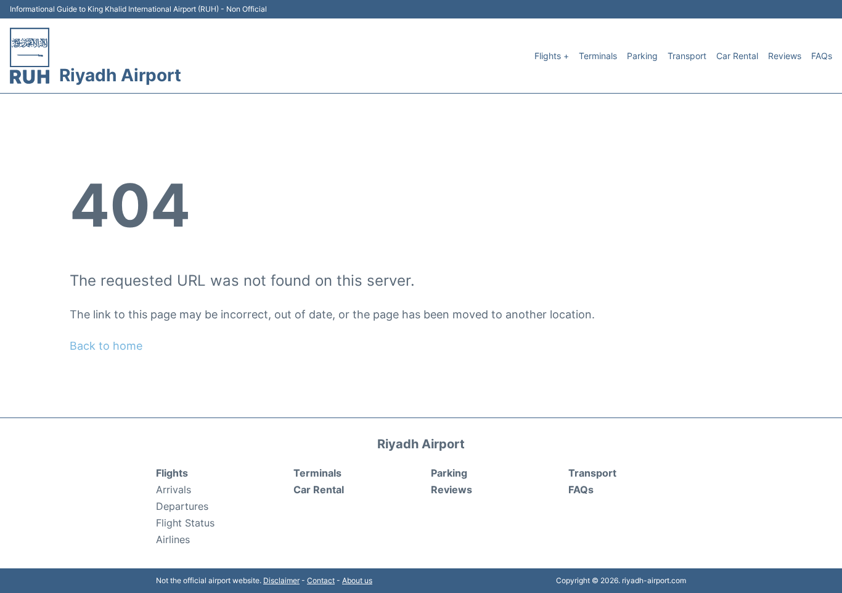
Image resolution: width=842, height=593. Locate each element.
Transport (687, 55)
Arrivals (173, 489)
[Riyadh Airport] (29, 56)
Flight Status (185, 523)
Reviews (784, 55)
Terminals (598, 55)
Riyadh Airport (120, 75)
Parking (642, 55)
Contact (321, 580)
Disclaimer (281, 580)
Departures (182, 506)
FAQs (821, 55)
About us (357, 580)
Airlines (173, 539)
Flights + (551, 55)
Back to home (106, 345)
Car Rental (737, 55)
